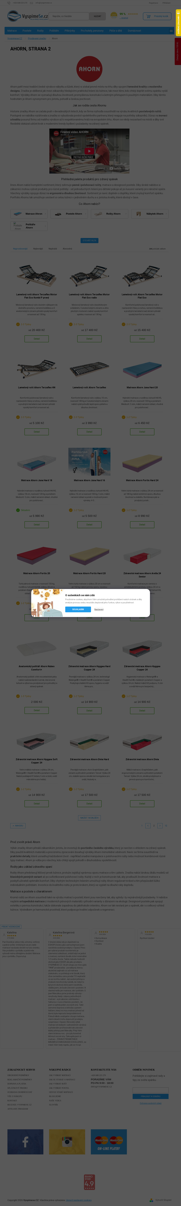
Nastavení (98, 609)
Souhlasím (78, 609)
